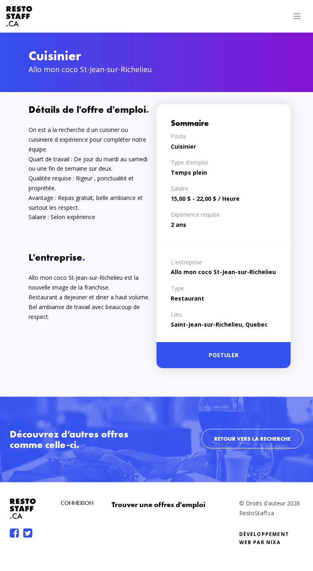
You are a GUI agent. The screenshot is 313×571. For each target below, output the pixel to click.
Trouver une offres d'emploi (158, 504)
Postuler (223, 355)
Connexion (77, 503)
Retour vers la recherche (252, 438)
